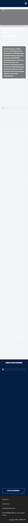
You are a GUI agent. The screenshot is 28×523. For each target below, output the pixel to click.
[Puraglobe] (14, 427)
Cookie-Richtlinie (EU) (8, 508)
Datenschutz (5, 504)
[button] (26, 3)
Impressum (5, 499)
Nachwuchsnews (20, 345)
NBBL (3, 347)
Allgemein (12, 345)
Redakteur (23, 41)
